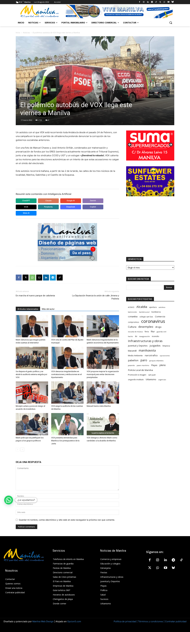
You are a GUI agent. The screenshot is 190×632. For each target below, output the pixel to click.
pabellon (133, 360)
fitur (153, 331)
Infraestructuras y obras (145, 340)
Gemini (93, 200)
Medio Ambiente (135, 355)
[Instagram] (143, 2)
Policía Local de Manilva (140, 370)
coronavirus (153, 321)
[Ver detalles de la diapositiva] (150, 145)
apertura (153, 307)
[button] (170, 22)
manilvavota (147, 350)
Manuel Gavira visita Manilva (99, 406)
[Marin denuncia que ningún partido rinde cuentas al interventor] (32, 326)
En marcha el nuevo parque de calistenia (35, 295)
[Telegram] (152, 2)
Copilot (93, 207)
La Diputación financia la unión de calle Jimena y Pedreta (95, 297)
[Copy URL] (60, 277)
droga (158, 326)
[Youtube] (168, 2)
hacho (130, 336)
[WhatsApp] (164, 2)
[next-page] (22, 449)
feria (147, 331)
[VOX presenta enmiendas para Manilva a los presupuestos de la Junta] (67, 424)
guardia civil (161, 331)
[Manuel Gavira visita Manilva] (103, 392)
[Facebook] (139, 2)
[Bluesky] (172, 2)
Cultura (132, 326)
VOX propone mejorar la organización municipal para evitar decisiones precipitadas (103, 374)
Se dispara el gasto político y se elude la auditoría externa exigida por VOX (31, 374)
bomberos (156, 312)
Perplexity (48, 207)
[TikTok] (156, 2)
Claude (48, 200)
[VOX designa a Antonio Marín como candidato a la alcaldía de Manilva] (103, 424)
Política (31, 98)
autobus (162, 307)
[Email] (39, 277)
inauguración (144, 336)
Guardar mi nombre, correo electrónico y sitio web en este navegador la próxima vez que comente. (67, 520)
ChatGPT (26, 200)
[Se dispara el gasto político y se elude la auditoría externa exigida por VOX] (32, 358)
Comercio (160, 316)
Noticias (26, 32)
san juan (152, 375)
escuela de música (135, 331)
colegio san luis (146, 316)
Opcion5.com (74, 621)
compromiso (133, 322)
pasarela (131, 365)
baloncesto (132, 312)
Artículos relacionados (28, 309)
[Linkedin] (147, 2)
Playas (154, 365)
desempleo (145, 326)
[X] (160, 2)
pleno (162, 365)
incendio (155, 336)
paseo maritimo (143, 365)
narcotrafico (151, 355)
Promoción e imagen (137, 374)
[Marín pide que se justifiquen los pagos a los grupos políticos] (32, 424)
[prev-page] (17, 449)
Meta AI (26, 213)
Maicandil (132, 350)
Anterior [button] (130, 145)
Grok (26, 207)
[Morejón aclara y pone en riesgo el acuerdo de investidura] (32, 392)
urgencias (162, 379)
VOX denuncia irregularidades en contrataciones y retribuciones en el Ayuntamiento (66, 374)
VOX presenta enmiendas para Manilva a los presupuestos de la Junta (65, 441)
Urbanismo (151, 379)
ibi (136, 336)
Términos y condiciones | (151, 621)
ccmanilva (132, 316)
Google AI (71, 200)
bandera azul (144, 312)
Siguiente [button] (170, 145)
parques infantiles (156, 360)
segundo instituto (136, 379)
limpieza (166, 345)
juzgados (155, 345)
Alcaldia (141, 306)
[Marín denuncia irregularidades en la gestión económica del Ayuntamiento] (103, 326)
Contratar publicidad (175, 621)
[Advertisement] (150, 226)
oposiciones (165, 355)
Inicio (18, 32)
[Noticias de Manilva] (39, 11)
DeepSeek (70, 207)
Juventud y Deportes (138, 345)
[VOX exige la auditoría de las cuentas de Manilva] (67, 392)
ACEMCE (131, 307)
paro (143, 360)
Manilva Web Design (43, 621)
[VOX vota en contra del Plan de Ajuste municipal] (67, 326)
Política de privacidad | (126, 621)
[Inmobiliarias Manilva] (118, 11)
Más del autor (48, 309)
